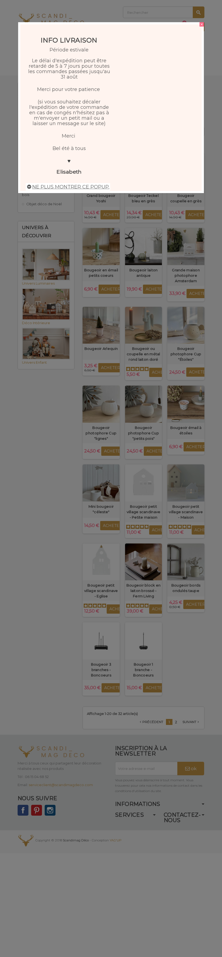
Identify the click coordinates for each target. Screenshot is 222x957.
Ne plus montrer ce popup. (70, 187)
